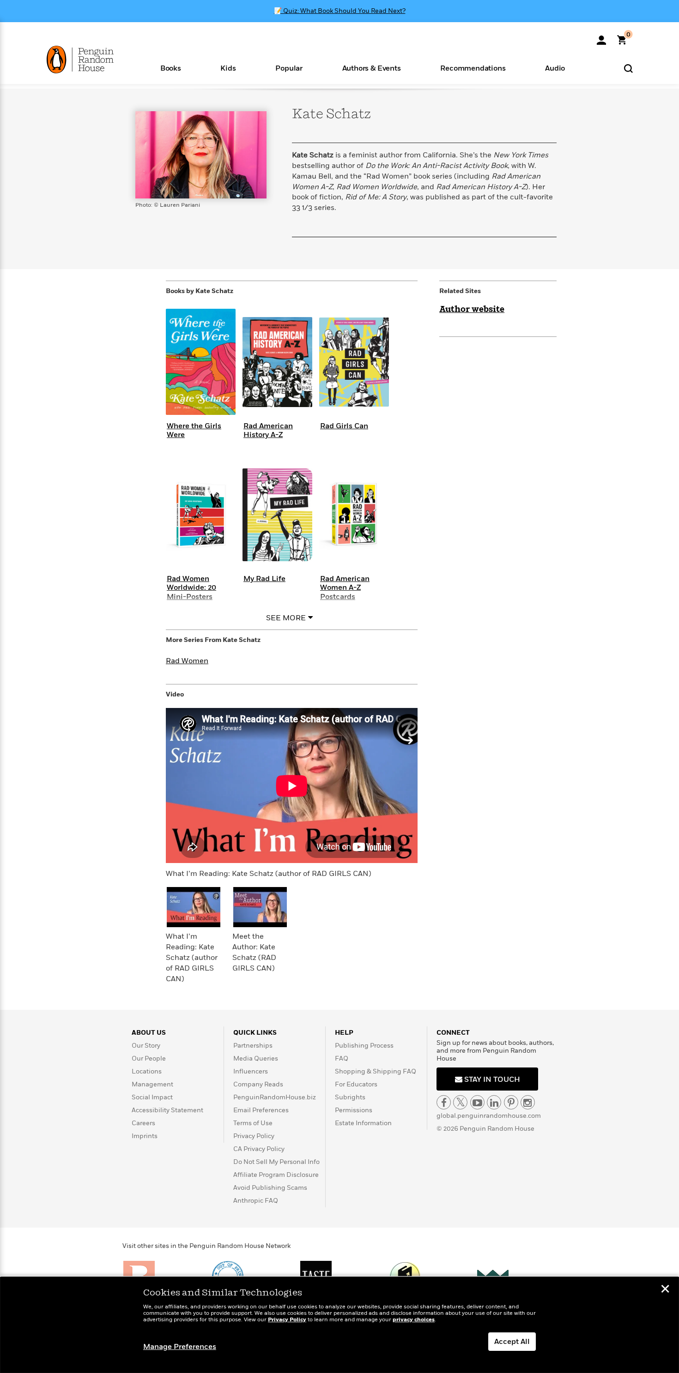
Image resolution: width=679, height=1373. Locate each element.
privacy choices (414, 1320)
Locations (147, 1071)
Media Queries (255, 1058)
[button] (170, 67)
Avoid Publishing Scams (270, 1187)
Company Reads (258, 1084)
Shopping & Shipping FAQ (375, 1071)
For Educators (356, 1084)
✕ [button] (665, 1290)
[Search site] (628, 68)
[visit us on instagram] (528, 1102)
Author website (471, 309)
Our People (149, 1058)
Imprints (145, 1136)
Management (152, 1084)
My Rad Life (264, 579)
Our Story (146, 1045)
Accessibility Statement (167, 1110)
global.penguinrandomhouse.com (488, 1115)
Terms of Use (253, 1123)
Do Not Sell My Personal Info (276, 1161)
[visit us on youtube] (477, 1102)
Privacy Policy (253, 1136)
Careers (143, 1123)
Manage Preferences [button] (179, 1347)
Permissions (353, 1110)
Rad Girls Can (344, 426)
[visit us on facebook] (443, 1102)
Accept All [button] (512, 1342)
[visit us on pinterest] (511, 1102)
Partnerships (253, 1045)
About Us (149, 1032)
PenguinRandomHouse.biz (274, 1097)
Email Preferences (261, 1110)
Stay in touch (491, 1079)
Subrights (350, 1097)
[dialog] (339, 1325)
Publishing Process (364, 1045)
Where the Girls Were (194, 430)
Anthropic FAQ (255, 1200)
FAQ (341, 1058)
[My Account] (601, 37)
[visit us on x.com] (460, 1102)
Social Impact (152, 1097)
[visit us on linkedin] (494, 1102)
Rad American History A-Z (268, 430)
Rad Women (187, 661)
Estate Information (363, 1123)
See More (286, 618)
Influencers (250, 1071)
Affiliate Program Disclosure (276, 1174)
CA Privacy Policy (259, 1149)
